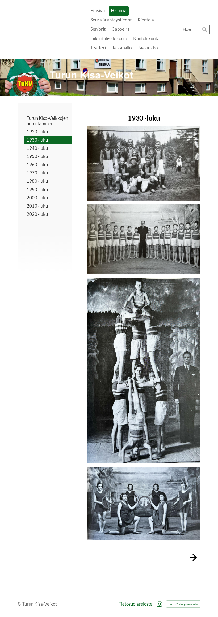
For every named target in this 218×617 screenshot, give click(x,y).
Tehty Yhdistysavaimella (183, 604)
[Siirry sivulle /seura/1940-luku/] (143, 557)
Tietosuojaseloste (135, 604)
